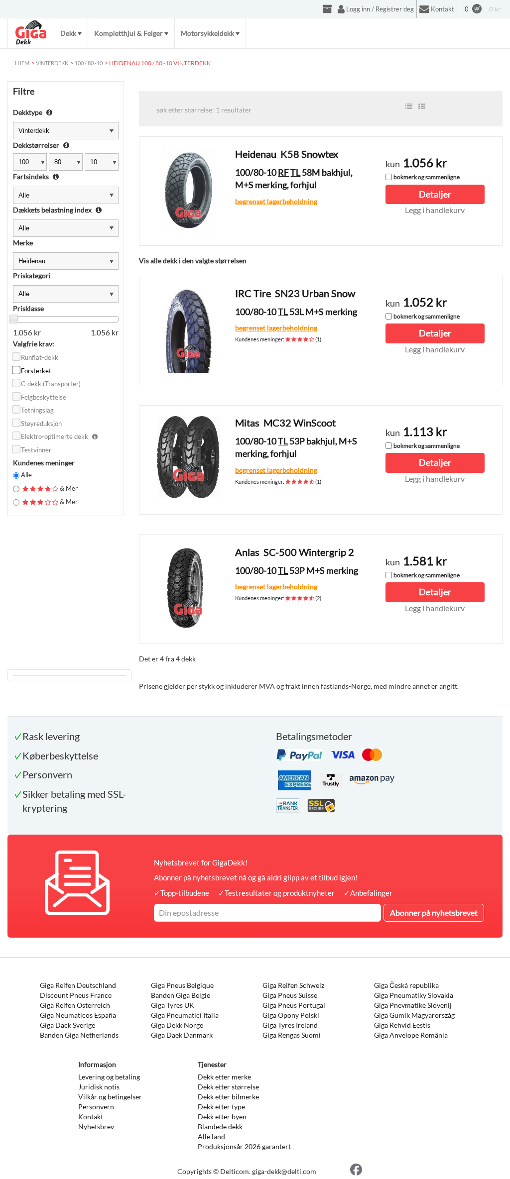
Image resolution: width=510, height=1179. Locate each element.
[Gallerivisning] (421, 106)
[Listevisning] (408, 106)
